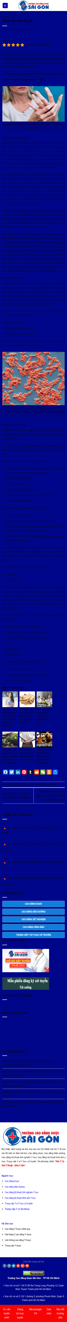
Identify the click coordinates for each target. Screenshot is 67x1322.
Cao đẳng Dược (12, 1181)
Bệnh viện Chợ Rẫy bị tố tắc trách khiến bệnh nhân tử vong (43, 716)
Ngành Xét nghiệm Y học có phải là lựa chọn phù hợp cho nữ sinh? (32, 1093)
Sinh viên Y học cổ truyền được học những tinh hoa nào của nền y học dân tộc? (31, 1083)
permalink (52, 784)
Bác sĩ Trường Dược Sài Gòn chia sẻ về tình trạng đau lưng (26, 754)
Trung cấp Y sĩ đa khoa (17, 1209)
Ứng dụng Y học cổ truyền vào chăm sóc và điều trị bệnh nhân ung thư (44, 756)
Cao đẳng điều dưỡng (15, 1187)
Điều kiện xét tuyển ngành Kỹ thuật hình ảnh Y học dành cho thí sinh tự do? (31, 1073)
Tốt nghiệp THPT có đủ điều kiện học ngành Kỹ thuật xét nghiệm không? (32, 1104)
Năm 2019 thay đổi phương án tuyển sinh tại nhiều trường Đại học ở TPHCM (9, 717)
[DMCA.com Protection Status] (33, 1272)
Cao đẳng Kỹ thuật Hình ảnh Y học (20, 1198)
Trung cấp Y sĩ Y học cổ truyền (19, 1203)
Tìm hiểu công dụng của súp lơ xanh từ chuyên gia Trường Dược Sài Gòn (10, 756)
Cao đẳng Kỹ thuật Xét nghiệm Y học (21, 1192)
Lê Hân (30, 30)
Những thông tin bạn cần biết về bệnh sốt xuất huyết (34, 73)
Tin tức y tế (8, 17)
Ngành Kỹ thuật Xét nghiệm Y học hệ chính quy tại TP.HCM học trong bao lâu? (29, 1063)
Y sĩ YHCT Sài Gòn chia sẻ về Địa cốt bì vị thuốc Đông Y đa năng (26, 716)
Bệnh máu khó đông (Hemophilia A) (25, 79)
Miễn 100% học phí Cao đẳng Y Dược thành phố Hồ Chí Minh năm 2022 (50, 795)
